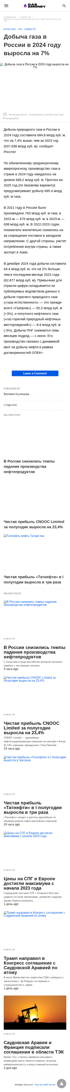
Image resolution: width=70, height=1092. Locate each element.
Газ (20, 29)
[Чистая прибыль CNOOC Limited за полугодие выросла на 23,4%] (35, 498)
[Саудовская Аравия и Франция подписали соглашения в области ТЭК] (35, 1013)
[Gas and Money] (35, 6)
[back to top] (61, 1083)
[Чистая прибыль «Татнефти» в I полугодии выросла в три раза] (35, 553)
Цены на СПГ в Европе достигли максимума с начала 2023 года (29, 883)
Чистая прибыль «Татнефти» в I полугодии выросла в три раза (33, 807)
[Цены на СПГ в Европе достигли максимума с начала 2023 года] (35, 849)
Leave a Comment (35, 373)
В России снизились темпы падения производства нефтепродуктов (29, 466)
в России (10, 29)
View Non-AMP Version (45, 1085)
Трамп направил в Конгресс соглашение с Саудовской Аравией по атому (30, 965)
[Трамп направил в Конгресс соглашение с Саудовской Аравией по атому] (35, 928)
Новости (25, 17)
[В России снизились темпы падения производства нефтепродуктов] (35, 437)
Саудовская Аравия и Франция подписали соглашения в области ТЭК (34, 1047)
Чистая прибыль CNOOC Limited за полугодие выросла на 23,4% (31, 728)
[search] (64, 6)
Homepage (10, 17)
